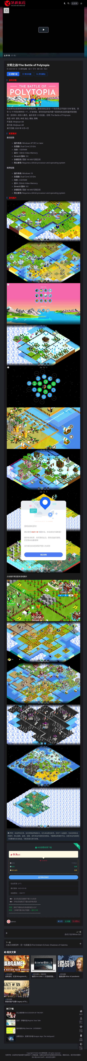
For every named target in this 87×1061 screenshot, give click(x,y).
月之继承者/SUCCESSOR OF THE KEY (29, 1013)
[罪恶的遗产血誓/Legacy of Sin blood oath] (16, 988)
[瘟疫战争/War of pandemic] (70, 963)
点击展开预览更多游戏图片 (17, 576)
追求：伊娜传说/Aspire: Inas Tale (28, 1020)
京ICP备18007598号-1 (39, 1057)
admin (13, 921)
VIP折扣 (44, 861)
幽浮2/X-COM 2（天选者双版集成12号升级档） (43, 977)
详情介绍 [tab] (14, 74)
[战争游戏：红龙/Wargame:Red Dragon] (16, 963)
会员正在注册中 (50, 1057)
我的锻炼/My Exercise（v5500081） (29, 1028)
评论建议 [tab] (42, 74)
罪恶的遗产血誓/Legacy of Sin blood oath (16, 1002)
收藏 (68, 921)
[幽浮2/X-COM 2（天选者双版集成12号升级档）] (43, 963)
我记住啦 (43, 554)
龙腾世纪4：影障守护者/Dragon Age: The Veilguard (35, 1036)
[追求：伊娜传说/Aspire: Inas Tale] (10, 1023)
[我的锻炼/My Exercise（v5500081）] (10, 1030)
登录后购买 (44, 877)
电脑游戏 (43, 974)
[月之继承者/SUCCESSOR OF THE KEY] (10, 1015)
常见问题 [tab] (27, 74)
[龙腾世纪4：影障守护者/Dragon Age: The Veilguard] (10, 1038)
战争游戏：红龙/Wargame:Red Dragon (16, 977)
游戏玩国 (44, 1053)
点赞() (77, 921)
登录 (75, 3)
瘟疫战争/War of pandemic (69, 976)
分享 (61, 921)
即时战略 (24, 69)
